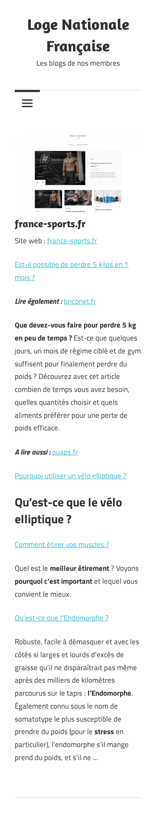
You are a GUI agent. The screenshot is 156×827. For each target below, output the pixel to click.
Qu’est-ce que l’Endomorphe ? (62, 617)
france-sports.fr (72, 240)
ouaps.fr (65, 452)
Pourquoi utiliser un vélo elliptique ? (71, 475)
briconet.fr (80, 301)
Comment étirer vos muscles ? (62, 544)
